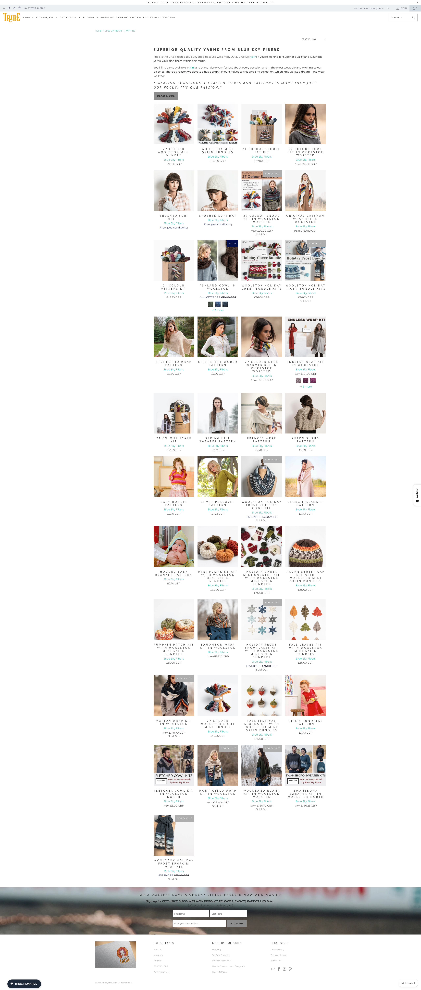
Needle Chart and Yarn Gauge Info (228, 966)
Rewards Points (219, 972)
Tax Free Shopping (221, 955)
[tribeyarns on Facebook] (9, 8)
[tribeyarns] (11, 17)
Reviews (157, 960)
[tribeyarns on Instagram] (14, 8)
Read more (166, 95)
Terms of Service (278, 955)
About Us (158, 955)
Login (403, 8)
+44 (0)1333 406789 (34, 8)
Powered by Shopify (122, 982)
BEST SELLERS (161, 966)
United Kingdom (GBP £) (369, 8)
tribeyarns (107, 982)
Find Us (157, 949)
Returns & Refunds (221, 960)
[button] (28, 17)
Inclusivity (275, 960)
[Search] (413, 17)
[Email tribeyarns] (3, 8)
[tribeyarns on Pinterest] (19, 8)
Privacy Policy (277, 949)
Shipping (216, 949)
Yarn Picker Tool (161, 972)
